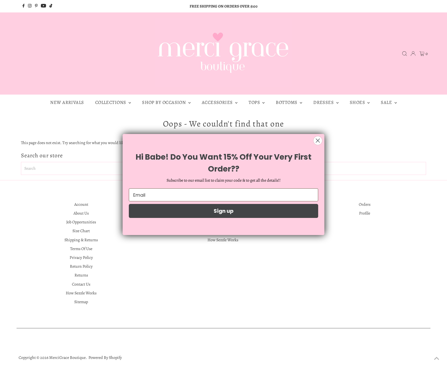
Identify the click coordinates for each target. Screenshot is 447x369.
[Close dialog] (317, 140)
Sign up (224, 211)
